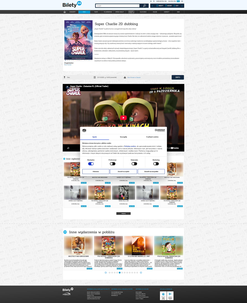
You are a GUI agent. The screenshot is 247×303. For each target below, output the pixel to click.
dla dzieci (143, 12)
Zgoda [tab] (94, 137)
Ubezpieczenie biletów (93, 298)
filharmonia (108, 12)
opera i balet (119, 12)
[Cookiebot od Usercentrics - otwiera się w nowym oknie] (156, 130)
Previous (106, 273)
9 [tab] (130, 273)
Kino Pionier (67, 65)
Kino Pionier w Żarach (134, 77)
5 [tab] (120, 273)
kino (84, 12)
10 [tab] (132, 273)
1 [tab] (110, 273)
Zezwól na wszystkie (151, 171)
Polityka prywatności (142, 297)
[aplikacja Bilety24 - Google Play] (170, 299)
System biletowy (116, 294)
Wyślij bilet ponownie (93, 294)
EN (182, 1)
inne (178, 12)
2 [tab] (112, 273)
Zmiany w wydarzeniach (94, 297)
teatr (96, 12)
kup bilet (83, 182)
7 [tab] (125, 273)
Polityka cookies (140, 295)
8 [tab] (127, 273)
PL (178, 1)
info (178, 77)
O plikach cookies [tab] (152, 137)
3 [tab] (115, 273)
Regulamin (139, 292)
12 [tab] (137, 273)
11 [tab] (135, 273)
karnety (166, 12)
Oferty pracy (139, 298)
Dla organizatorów (117, 292)
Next (141, 273)
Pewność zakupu (140, 294)
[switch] (112, 163)
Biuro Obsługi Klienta (93, 292)
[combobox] (117, 6)
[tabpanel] (78, 253)
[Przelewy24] (66, 295)
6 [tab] (122, 273)
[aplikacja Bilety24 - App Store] (163, 299)
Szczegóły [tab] (123, 137)
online (155, 12)
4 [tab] (117, 273)
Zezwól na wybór (123, 171)
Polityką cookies (130, 146)
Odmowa (96, 171)
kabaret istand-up (131, 12)
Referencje (114, 295)
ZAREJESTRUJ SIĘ (161, 1)
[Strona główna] (72, 7)
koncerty (73, 12)
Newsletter (90, 295)
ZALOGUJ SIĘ (172, 1)
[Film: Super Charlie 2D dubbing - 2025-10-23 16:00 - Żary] (78, 40)
